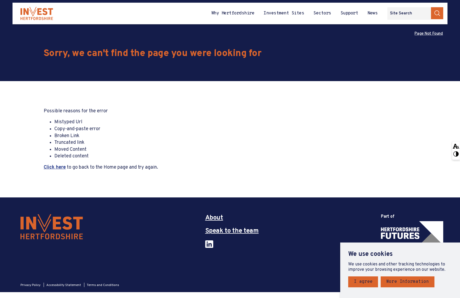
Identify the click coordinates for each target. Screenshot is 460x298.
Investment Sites (284, 13)
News (372, 13)
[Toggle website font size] (456, 146)
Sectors (322, 13)
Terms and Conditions (103, 285)
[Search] (437, 13)
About (214, 218)
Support (349, 13)
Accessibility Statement (64, 285)
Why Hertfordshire (232, 13)
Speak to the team (232, 231)
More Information (407, 281)
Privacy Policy (30, 285)
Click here (55, 167)
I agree (363, 281)
